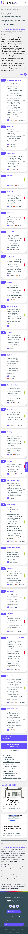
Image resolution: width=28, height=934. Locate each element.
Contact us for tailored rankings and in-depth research (13, 737)
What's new (26, 466)
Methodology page (15, 861)
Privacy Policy (21, 929)
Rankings (9, 9)
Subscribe (7, 924)
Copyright (6, 929)
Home (2, 9)
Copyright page (14, 888)
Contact (17, 932)
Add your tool (11, 911)
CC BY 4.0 (21, 897)
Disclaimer (13, 929)
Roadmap (11, 932)
